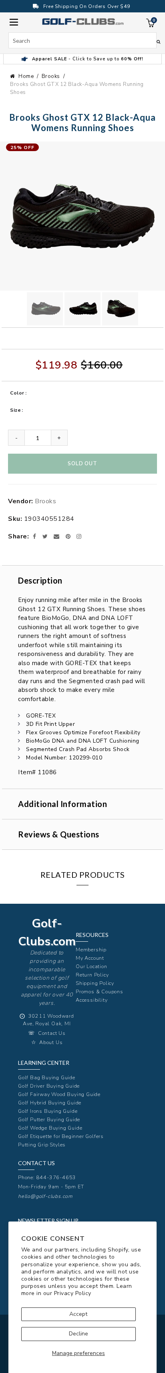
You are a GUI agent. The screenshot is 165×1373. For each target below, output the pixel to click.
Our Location (91, 966)
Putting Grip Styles (42, 1144)
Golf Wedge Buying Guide (50, 1127)
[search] (82, 40)
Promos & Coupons (99, 991)
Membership (91, 949)
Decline (78, 1333)
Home (26, 76)
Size (15, 410)
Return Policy (92, 974)
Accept (78, 1314)
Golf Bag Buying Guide (46, 1077)
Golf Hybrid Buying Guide (49, 1102)
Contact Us (52, 1033)
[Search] (158, 41)
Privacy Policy (72, 1293)
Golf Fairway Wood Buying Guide (59, 1094)
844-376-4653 (56, 1177)
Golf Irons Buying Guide (47, 1111)
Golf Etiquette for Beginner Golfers (61, 1136)
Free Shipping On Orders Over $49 (86, 6)
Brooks (51, 76)
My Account (90, 958)
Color (17, 393)
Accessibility (91, 999)
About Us (50, 1042)
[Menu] (13, 21)
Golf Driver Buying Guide (49, 1085)
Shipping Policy (95, 983)
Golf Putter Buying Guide (49, 1119)
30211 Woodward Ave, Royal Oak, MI (48, 1019)
